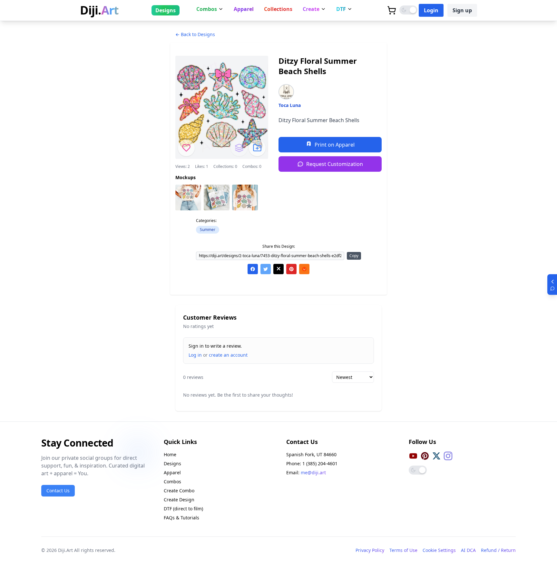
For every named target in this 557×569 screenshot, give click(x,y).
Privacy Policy (370, 550)
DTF (341, 9)
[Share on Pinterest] (291, 269)
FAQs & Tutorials (181, 518)
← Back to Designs (195, 34)
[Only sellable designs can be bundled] (239, 148)
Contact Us (58, 490)
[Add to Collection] (257, 148)
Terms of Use (403, 550)
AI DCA (468, 550)
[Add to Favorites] (186, 148)
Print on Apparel (335, 144)
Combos (206, 9)
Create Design (179, 500)
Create (311, 9)
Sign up (462, 10)
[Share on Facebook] (253, 269)
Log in (195, 355)
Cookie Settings (439, 550)
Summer (207, 229)
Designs (165, 10)
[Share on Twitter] (265, 269)
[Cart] (391, 10)
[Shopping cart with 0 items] (391, 10)
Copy (353, 255)
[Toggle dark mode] (408, 9)
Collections (278, 9)
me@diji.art (313, 472)
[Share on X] (278, 269)
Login (431, 10)
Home (170, 454)
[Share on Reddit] (304, 269)
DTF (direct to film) (183, 509)
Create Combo (179, 490)
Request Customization (334, 164)
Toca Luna (289, 105)
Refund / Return (498, 550)
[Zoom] (188, 197)
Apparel (244, 9)
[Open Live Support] (552, 284)
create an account (228, 355)
